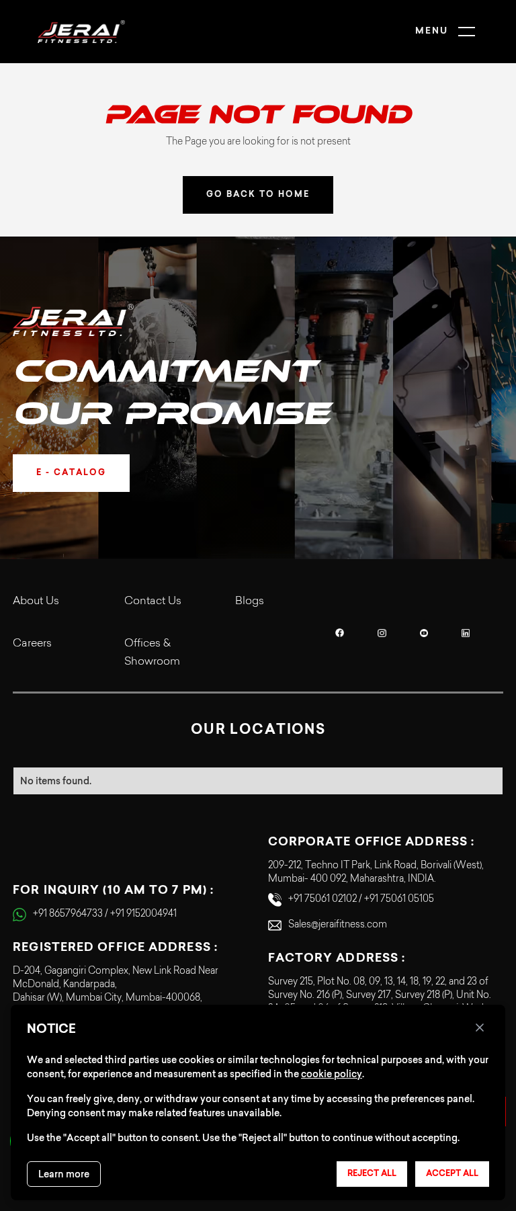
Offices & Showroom (152, 652)
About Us (36, 601)
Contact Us (152, 601)
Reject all (371, 1174)
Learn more (63, 1174)
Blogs (249, 601)
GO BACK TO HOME (258, 195)
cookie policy (331, 1074)
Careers (32, 643)
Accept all (452, 1174)
